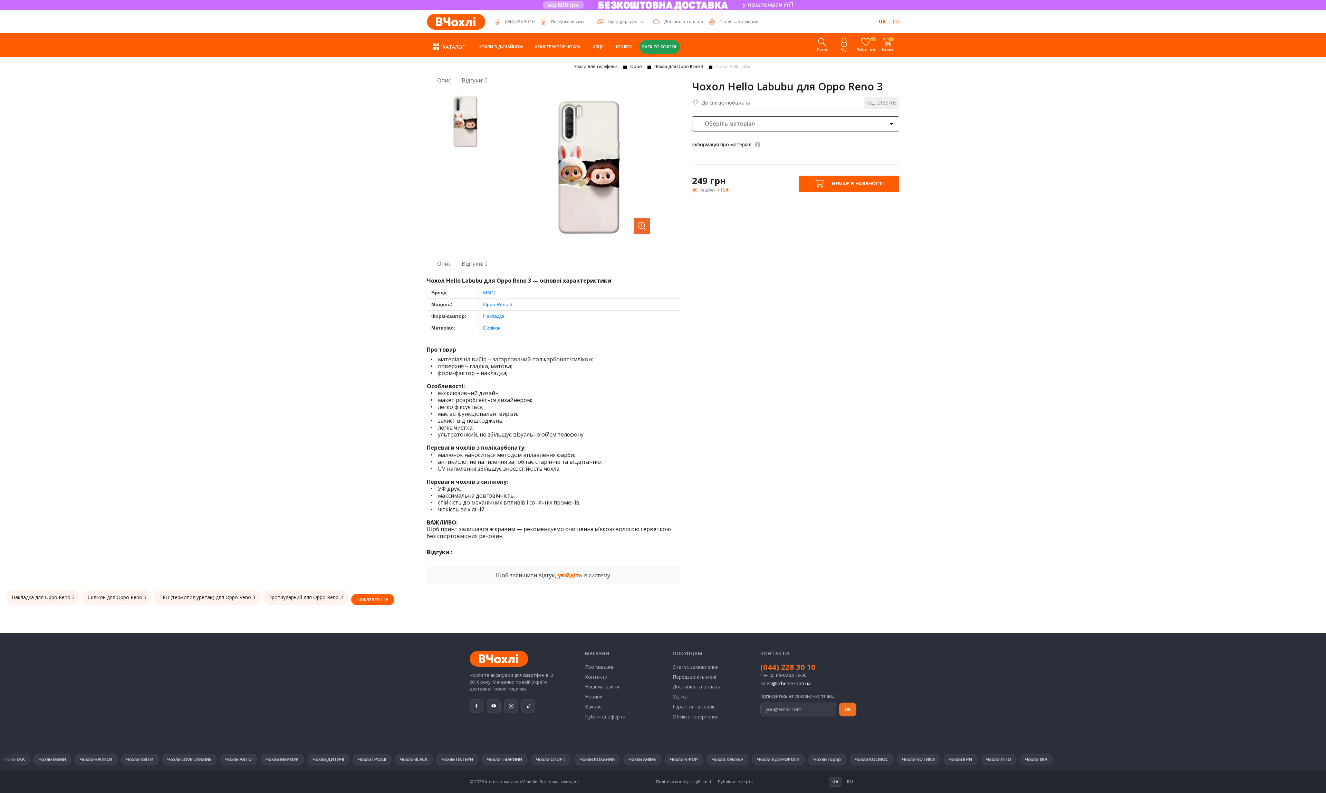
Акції (598, 47)
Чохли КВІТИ (72, 759)
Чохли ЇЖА (968, 759)
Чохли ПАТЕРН (389, 759)
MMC (489, 292)
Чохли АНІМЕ (574, 759)
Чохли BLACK (346, 759)
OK (848, 709)
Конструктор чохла (557, 47)
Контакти (596, 677)
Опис (444, 80)
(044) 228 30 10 (520, 22)
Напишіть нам (622, 22)
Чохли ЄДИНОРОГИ (710, 759)
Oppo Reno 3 (497, 304)
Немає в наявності (857, 183)
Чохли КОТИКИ (850, 759)
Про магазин (600, 667)
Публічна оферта (605, 716)
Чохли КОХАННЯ (529, 759)
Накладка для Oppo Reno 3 (43, 597)
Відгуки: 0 (475, 80)
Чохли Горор (759, 759)
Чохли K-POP (616, 759)
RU (896, 21)
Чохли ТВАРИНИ (436, 759)
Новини (594, 696)
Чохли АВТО (170, 759)
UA (882, 21)
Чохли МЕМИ (1007, 759)
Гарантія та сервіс (694, 706)
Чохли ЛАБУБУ (659, 759)
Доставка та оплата (683, 22)
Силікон (492, 328)
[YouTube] (494, 706)
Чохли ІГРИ (892, 759)
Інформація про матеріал (721, 144)
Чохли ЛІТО (930, 759)
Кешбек (624, 47)
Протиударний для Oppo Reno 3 (305, 597)
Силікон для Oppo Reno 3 (117, 597)
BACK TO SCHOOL (659, 47)
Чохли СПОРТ (483, 759)
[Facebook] (476, 706)
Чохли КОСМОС (803, 759)
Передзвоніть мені (569, 21)
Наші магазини (602, 686)
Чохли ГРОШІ (304, 759)
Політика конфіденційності (683, 782)
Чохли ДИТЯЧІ (260, 759)
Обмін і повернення (696, 716)
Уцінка (680, 696)
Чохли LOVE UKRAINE (121, 759)
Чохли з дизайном (501, 47)
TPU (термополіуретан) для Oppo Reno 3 (207, 597)
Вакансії (594, 706)
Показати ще (372, 599)
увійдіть (570, 575)
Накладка (494, 316)
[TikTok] (528, 706)
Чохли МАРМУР (214, 759)
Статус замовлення (696, 667)
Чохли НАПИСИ (28, 759)
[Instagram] (511, 706)
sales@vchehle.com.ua (785, 683)
